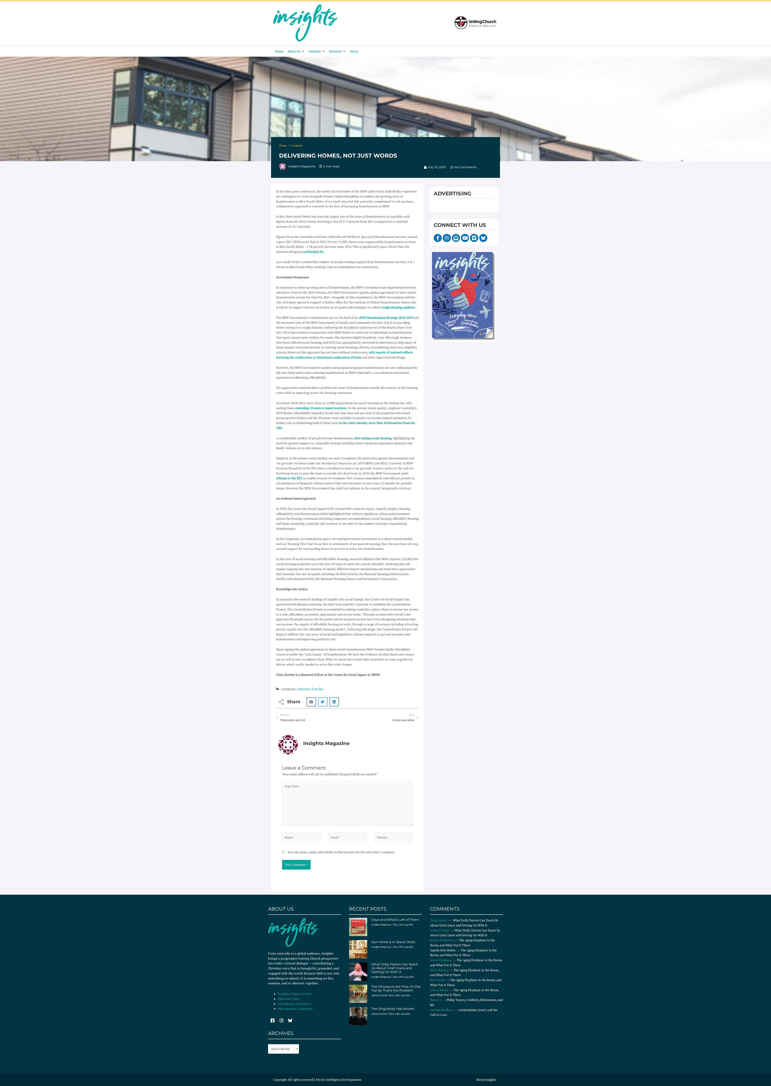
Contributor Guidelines (294, 1004)
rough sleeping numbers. (398, 307)
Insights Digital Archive (295, 994)
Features (297, 145)
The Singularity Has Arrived (392, 1009)
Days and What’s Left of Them (395, 920)
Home (283, 145)
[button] (296, 51)
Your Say (317, 689)
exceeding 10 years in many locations (320, 408)
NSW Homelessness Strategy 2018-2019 (386, 318)
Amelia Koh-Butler (443, 950)
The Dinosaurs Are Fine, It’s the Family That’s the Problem (396, 988)
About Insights (486, 1080)
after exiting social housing (372, 438)
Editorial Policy (289, 999)
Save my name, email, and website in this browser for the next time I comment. (341, 852)
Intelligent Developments (343, 1080)
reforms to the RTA (289, 478)
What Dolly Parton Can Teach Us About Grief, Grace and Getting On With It (394, 968)
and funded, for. (313, 252)
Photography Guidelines (295, 1008)
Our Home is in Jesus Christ (393, 942)
